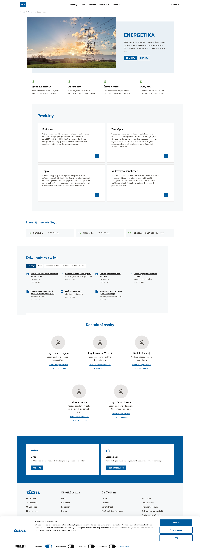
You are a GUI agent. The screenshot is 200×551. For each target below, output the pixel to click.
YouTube (33, 507)
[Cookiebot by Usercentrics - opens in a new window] (19, 546)
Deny (176, 538)
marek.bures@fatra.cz (79, 416)
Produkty (73, 4)
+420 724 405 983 (141, 368)
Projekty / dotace (150, 507)
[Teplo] (71, 183)
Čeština (174, 4)
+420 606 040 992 (100, 368)
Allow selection (176, 530)
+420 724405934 (121, 417)
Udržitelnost (104, 4)
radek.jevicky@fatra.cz (141, 364)
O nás (83, 4)
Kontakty (92, 4)
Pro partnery (148, 502)
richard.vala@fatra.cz (121, 413)
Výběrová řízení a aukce (112, 511)
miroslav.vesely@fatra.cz (100, 364)
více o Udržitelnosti (116, 468)
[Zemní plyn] (140, 142)
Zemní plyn (31, 266)
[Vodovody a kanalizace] (140, 183)
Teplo (40, 266)
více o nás (37, 468)
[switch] (71, 546)
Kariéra (105, 498)
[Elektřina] (71, 142)
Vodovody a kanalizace (52, 266)
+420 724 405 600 (58, 368)
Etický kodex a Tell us (151, 515)
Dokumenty (130, 58)
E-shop (115, 4)
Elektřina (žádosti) (78, 266)
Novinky (105, 502)
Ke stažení (146, 498)
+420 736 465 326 (79, 420)
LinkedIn (32, 498)
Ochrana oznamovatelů (152, 511)
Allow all (176, 523)
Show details (125, 546)
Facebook (33, 502)
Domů (22, 12)
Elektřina (66, 266)
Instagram (33, 511)
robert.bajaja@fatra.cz (58, 364)
